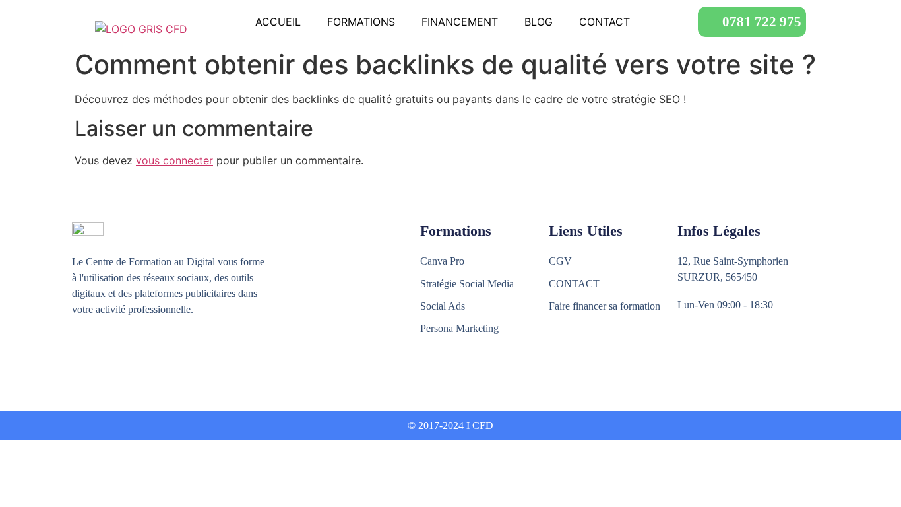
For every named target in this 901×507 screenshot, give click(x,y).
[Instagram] (107, 358)
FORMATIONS (361, 21)
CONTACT (604, 21)
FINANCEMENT (459, 21)
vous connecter (174, 160)
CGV (560, 261)
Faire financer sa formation (604, 306)
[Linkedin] (136, 358)
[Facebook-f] (79, 358)
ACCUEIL (278, 21)
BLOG (538, 21)
